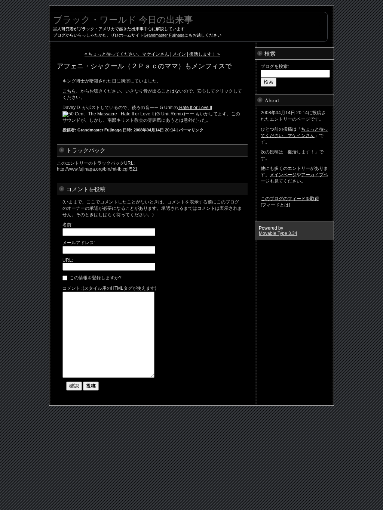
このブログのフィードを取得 (290, 198)
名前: (67, 224)
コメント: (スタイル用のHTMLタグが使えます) (109, 288)
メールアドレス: (78, 242)
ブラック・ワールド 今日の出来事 (123, 19)
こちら (69, 91)
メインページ (283, 174)
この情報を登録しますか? (95, 277)
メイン (179, 54)
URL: (67, 260)
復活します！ (301, 152)
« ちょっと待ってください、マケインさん (127, 54)
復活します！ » (204, 54)
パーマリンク (191, 130)
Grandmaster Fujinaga (164, 35)
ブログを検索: (275, 66)
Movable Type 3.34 (278, 233)
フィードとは (275, 205)
